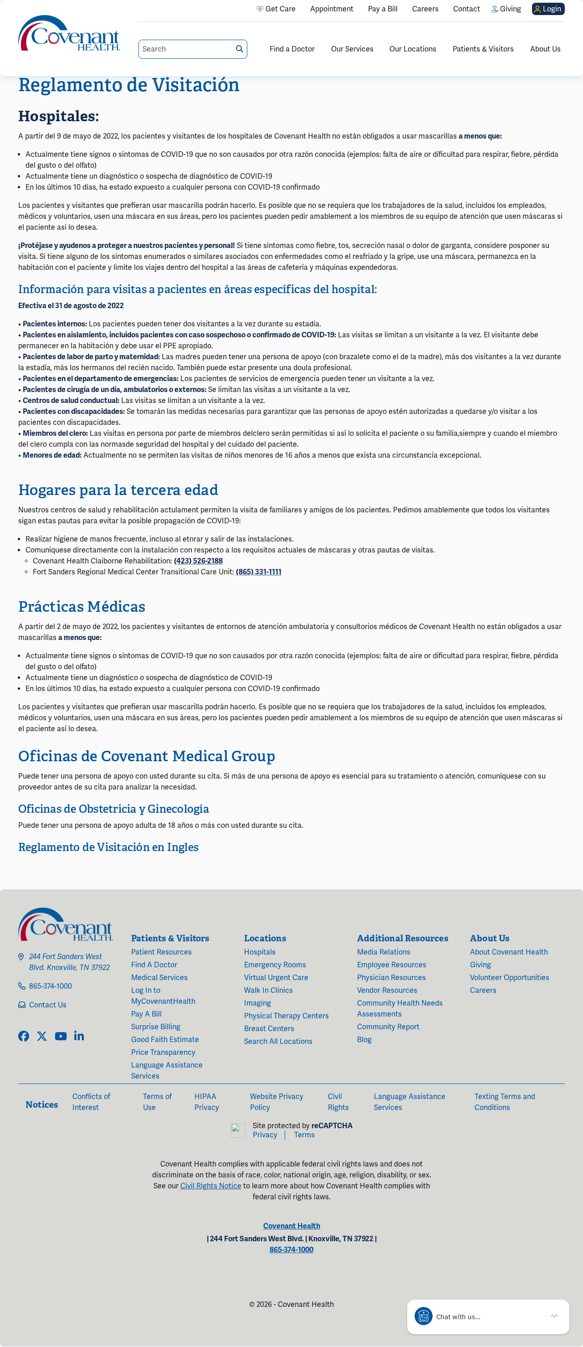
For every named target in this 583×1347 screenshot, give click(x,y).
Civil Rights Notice (210, 1186)
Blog (364, 1039)
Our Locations (412, 49)
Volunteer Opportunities (509, 977)
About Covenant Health (509, 952)
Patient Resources (161, 952)
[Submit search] (239, 49)
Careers (483, 990)
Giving (480, 965)
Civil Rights (338, 1102)
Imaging (257, 1003)
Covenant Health (291, 1226)
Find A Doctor (154, 965)
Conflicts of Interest (91, 1102)
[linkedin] (79, 1037)
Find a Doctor (292, 49)
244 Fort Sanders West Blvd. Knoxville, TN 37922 (69, 962)
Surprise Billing (155, 1027)
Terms (304, 1135)
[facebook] (23, 1037)
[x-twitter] (41, 1037)
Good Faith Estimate (165, 1039)
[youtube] (61, 1037)
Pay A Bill (146, 1014)
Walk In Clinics (268, 990)
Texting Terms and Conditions (505, 1102)
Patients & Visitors (483, 49)
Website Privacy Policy (276, 1102)
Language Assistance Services (167, 1071)
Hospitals (260, 952)
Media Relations (383, 952)
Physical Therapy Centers (286, 1016)
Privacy (265, 1135)
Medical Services (159, 977)
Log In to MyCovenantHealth (163, 996)
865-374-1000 (50, 986)
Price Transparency (163, 1052)
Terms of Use (157, 1102)
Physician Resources (391, 977)
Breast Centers (269, 1028)
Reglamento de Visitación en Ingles (108, 847)
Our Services (352, 49)
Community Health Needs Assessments (400, 1009)
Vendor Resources (387, 990)
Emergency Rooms (275, 965)
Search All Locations (278, 1041)
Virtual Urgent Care (276, 977)
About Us (545, 49)
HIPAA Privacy (206, 1102)
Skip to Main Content (7, 7)
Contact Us (47, 1005)
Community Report (388, 1027)
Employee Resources (391, 965)
